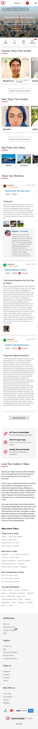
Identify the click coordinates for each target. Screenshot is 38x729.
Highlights (5, 554)
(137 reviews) (24, 231)
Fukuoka (22, 593)
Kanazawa (13, 593)
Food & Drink (14, 557)
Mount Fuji (21, 596)
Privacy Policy (8, 655)
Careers (6, 700)
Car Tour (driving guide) (10, 581)
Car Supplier (7, 697)
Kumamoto (11, 596)
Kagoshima (6, 602)
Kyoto (10, 590)
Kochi (14, 602)
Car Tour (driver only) (10, 575)
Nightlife (21, 564)
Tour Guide (7, 694)
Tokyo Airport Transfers (10, 546)
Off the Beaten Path (9, 564)
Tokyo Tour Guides (15, 536)
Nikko (21, 599)
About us (6, 624)
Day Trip (5, 557)
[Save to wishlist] (27, 59)
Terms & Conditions (10, 652)
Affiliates (6, 703)
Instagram (6, 671)
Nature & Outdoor (23, 561)
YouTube (6, 678)
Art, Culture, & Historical (20, 554)
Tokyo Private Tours (9, 540)
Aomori (4, 605)
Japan (12, 9)
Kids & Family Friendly (10, 567)
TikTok (5, 681)
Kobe (11, 605)
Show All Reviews (19, 418)
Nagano (28, 599)
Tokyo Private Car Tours (10, 543)
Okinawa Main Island (9, 599)
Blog (4, 633)
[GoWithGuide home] (3, 3)
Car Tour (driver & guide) (11, 578)
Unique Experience (8, 561)
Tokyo (19, 9)
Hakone (4, 593)
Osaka (17, 590)
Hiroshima (25, 590)
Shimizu (30, 602)
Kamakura (21, 602)
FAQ (4, 649)
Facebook (6, 675)
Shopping (23, 567)
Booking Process (9, 627)
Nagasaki (30, 593)
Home (5, 9)
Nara (3, 596)
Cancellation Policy (10, 659)
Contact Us (7, 646)
